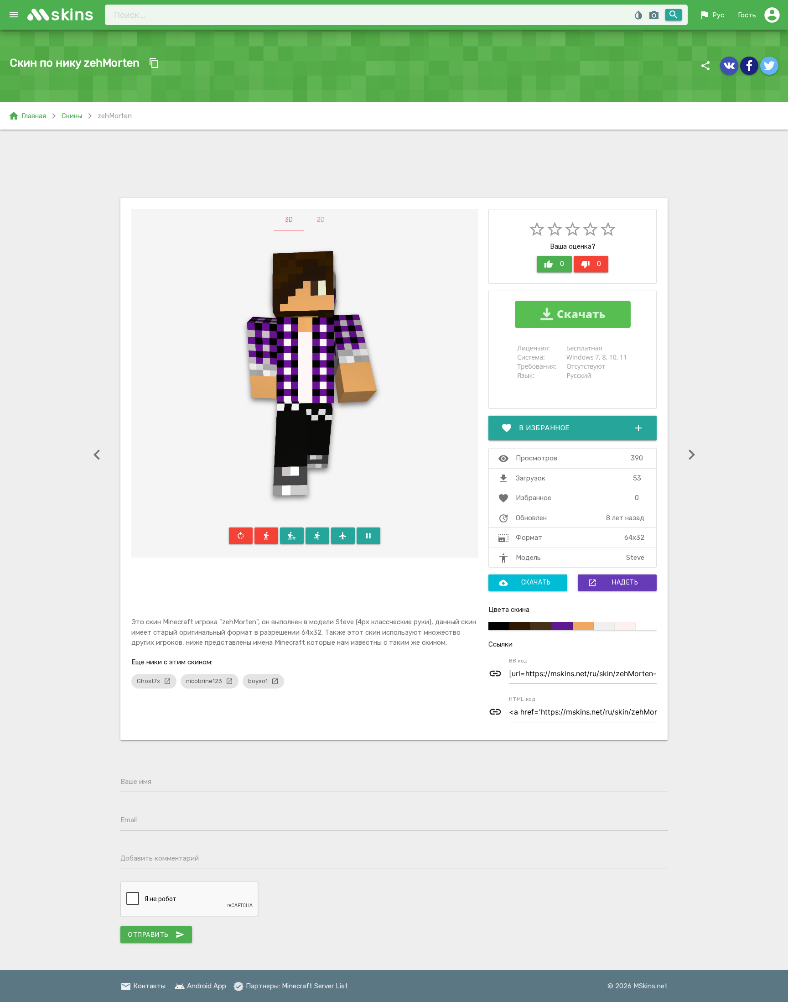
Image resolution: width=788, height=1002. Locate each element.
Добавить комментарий (159, 858)
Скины (72, 116)
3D (289, 220)
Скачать (525, 582)
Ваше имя (135, 782)
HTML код (522, 699)
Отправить (156, 934)
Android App (200, 986)
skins (72, 14)
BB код (518, 661)
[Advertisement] (394, 163)
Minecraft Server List (315, 986)
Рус (711, 15)
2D (320, 220)
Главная (27, 115)
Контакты (143, 986)
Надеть (613, 582)
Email (128, 820)
